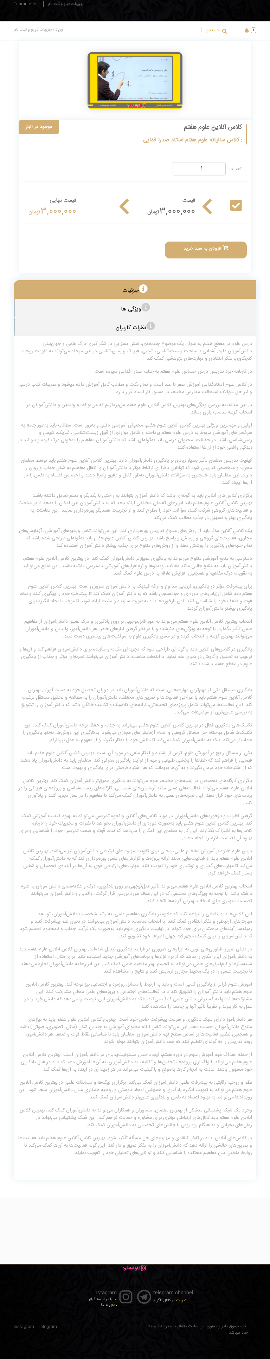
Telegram (47, 1326)
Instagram (24, 1326)
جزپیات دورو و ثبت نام (65, 4)
